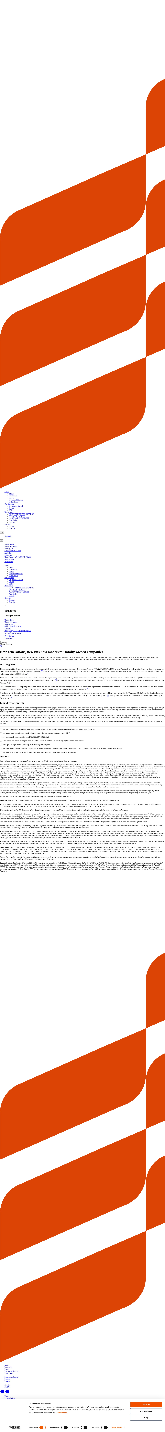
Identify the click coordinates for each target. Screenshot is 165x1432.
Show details (117, 1428)
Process (11, 582)
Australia (7, 553)
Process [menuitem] (11, 508)
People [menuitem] (11, 498)
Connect (7, 524)
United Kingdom (10, 546)
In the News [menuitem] (13, 502)
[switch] (64, 1427)
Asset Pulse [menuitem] (13, 520)
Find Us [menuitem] (12, 528)
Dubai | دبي (8, 548)
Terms (6, 1396)
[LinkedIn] (2, 1391)
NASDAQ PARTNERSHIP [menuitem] (19, 518)
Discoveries (8, 512)
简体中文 (8, 536)
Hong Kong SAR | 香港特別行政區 (17, 557)
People (11, 572)
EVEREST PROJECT (17, 590)
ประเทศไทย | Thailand (12, 633)
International (8, 562)
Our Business (9, 504)
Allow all (146, 1404)
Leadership (13, 570)
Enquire (12, 600)
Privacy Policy (9, 1398)
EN (2, 532)
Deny (146, 1418)
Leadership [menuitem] (13, 496)
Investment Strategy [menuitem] (16, 500)
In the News (13, 576)
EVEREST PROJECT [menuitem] (17, 516)
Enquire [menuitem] (12, 526)
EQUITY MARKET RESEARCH (21, 588)
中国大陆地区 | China (12, 551)
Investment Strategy (16, 574)
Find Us (12, 602)
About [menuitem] (11, 494)
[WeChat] (7, 1391)
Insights (11, 596)
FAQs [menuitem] (11, 510)
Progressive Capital (16, 580)
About (6, 492)
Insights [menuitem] (11, 522)
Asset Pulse (13, 594)
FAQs (11, 584)
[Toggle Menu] (1, 488)
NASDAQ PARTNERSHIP (19, 592)
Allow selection (146, 1411)
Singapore (8, 555)
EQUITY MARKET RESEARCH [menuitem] (21, 514)
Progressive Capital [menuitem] (16, 506)
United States (9, 544)
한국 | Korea (9, 559)
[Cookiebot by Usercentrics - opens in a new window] (14, 1427)
